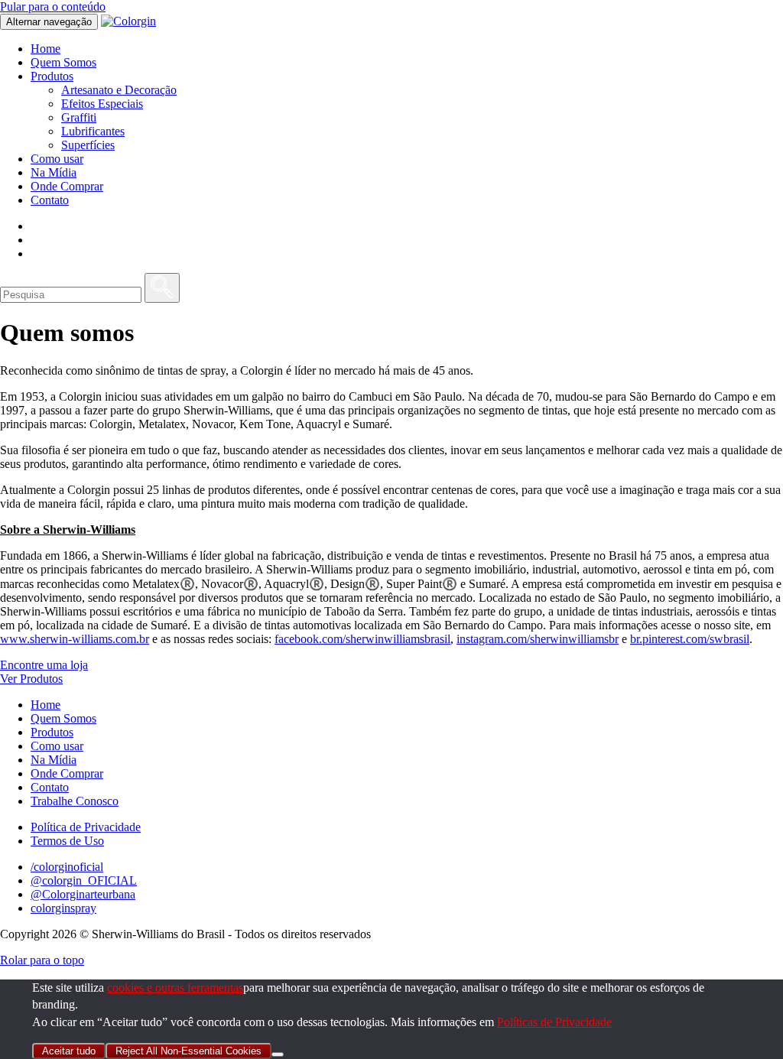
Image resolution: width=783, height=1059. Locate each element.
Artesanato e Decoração (119, 89)
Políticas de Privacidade (554, 1021)
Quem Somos (63, 62)
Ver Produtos (31, 678)
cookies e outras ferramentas (175, 987)
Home (45, 48)
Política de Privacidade (86, 826)
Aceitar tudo (69, 1051)
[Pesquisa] (162, 288)
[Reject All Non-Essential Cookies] (277, 1054)
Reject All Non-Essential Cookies (188, 1051)
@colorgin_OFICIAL (84, 880)
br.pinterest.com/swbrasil (689, 638)
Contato (50, 199)
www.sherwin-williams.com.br (74, 638)
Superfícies (88, 144)
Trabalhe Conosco (75, 800)
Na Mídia (53, 172)
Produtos (52, 76)
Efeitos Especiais (102, 103)
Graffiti (78, 117)
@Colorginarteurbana (83, 894)
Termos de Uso (67, 840)
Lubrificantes (93, 131)
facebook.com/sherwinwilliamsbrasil (362, 638)
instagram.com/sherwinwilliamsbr (537, 638)
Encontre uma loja (44, 664)
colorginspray (63, 907)
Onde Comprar (67, 186)
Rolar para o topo (42, 959)
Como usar (57, 158)
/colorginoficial (67, 866)
